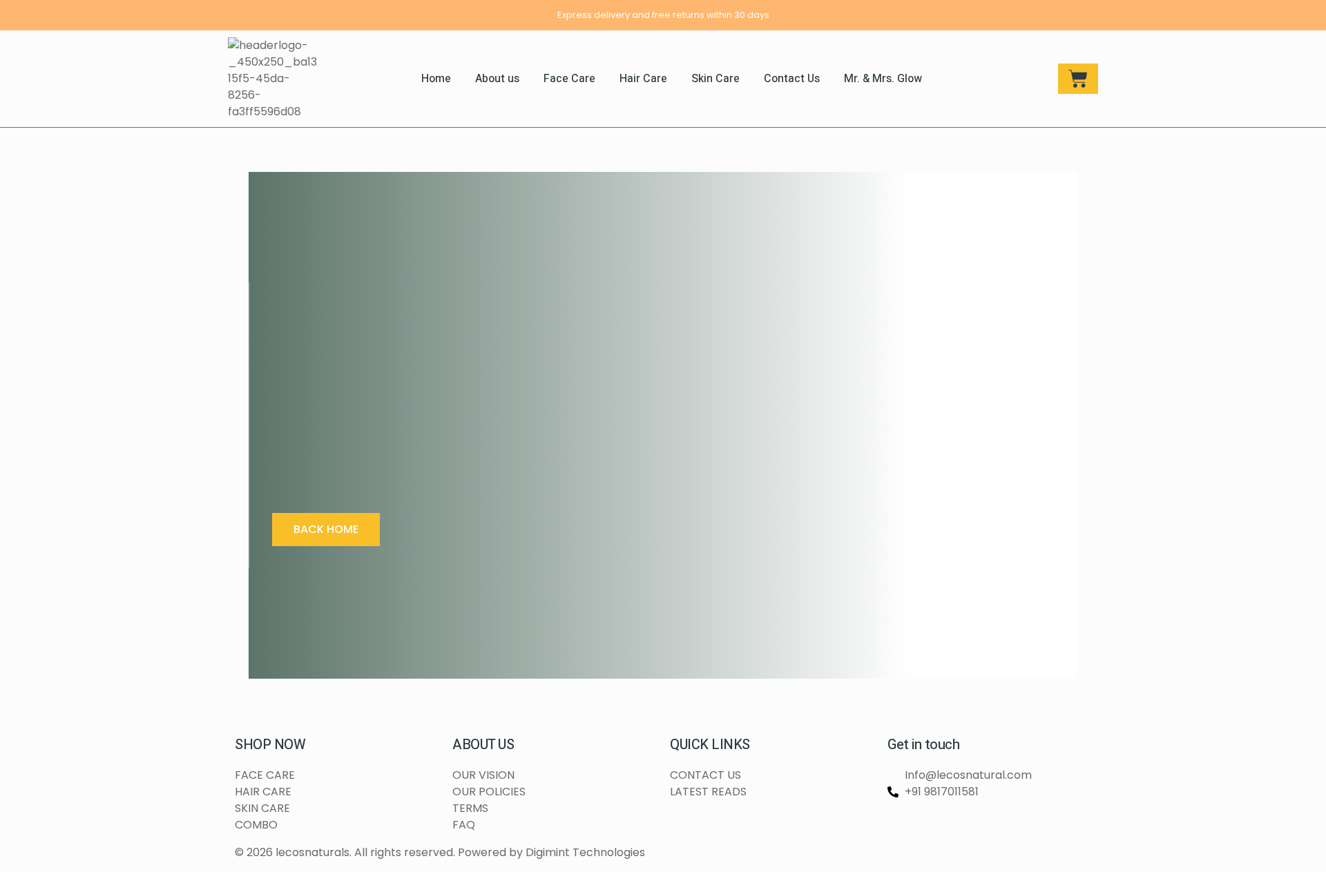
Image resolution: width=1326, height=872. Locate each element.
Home (436, 78)
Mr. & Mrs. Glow (883, 78)
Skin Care (715, 78)
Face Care (569, 78)
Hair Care (643, 78)
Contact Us (792, 78)
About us (497, 78)
